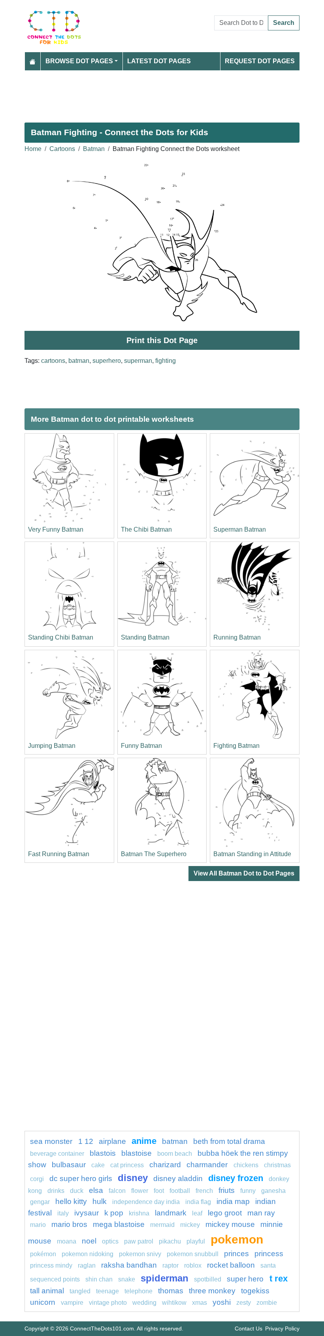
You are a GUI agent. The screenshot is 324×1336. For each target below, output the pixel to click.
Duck (76, 1190)
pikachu (170, 1241)
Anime (144, 1141)
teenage (107, 1291)
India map (233, 1201)
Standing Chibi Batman (60, 637)
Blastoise (136, 1153)
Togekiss (255, 1291)
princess (268, 1253)
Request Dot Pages (260, 61)
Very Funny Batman (55, 529)
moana (66, 1241)
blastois (103, 1153)
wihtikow (174, 1302)
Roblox (193, 1265)
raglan (87, 1265)
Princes (236, 1253)
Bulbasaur (69, 1165)
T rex (278, 1278)
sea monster (52, 1141)
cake (98, 1165)
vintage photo (108, 1302)
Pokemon (237, 1239)
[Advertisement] (162, 93)
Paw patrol (138, 1241)
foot (159, 1190)
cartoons (53, 360)
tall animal (47, 1291)
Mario (38, 1224)
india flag (198, 1201)
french (204, 1190)
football (180, 1190)
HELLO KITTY (71, 1201)
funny (248, 1190)
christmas (277, 1165)
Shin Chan (99, 1279)
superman (138, 360)
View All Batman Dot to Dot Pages (244, 873)
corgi (37, 1179)
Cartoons (62, 148)
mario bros (69, 1224)
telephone (138, 1291)
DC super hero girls (80, 1178)
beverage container (57, 1153)
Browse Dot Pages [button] (79, 61)
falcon (117, 1190)
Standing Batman (145, 637)
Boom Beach (174, 1153)
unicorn (42, 1302)
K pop (113, 1213)
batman (78, 360)
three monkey (212, 1291)
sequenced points (55, 1279)
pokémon (43, 1254)
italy (63, 1213)
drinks (55, 1190)
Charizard (165, 1165)
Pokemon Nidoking (87, 1254)
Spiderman (164, 1278)
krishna (139, 1213)
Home (32, 148)
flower (139, 1190)
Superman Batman (239, 529)
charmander (208, 1165)
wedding (144, 1302)
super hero (246, 1279)
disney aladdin (178, 1178)
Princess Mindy (51, 1265)
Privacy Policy (282, 1328)
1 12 (85, 1141)
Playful (195, 1241)
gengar (40, 1201)
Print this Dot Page (162, 340)
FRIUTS (227, 1190)
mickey (190, 1224)
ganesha (273, 1190)
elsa (96, 1190)
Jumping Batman (51, 745)
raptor (170, 1265)
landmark (170, 1213)
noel (89, 1241)
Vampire (72, 1302)
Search (283, 22)
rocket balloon (231, 1265)
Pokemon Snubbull (193, 1254)
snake (126, 1279)
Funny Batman (141, 745)
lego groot (225, 1213)
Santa (268, 1265)
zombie (266, 1302)
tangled (80, 1291)
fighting (165, 360)
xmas (199, 1302)
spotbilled (207, 1279)
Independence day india (146, 1201)
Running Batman (237, 637)
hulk (99, 1201)
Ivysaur (86, 1213)
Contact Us (248, 1328)
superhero (106, 360)
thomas (170, 1291)
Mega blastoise (119, 1224)
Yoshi (222, 1302)
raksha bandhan (129, 1265)
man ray (261, 1213)
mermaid (162, 1224)
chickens (246, 1165)
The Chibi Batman (146, 529)
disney (133, 1177)
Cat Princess (127, 1165)
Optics (110, 1241)
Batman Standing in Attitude (252, 854)
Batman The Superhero (153, 854)
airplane (112, 1141)
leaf (197, 1213)
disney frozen (235, 1178)
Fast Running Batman (58, 854)
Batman (94, 148)
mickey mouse (230, 1224)
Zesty (243, 1302)
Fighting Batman (236, 745)
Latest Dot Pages (159, 61)
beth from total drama (229, 1141)
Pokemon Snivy (140, 1254)
